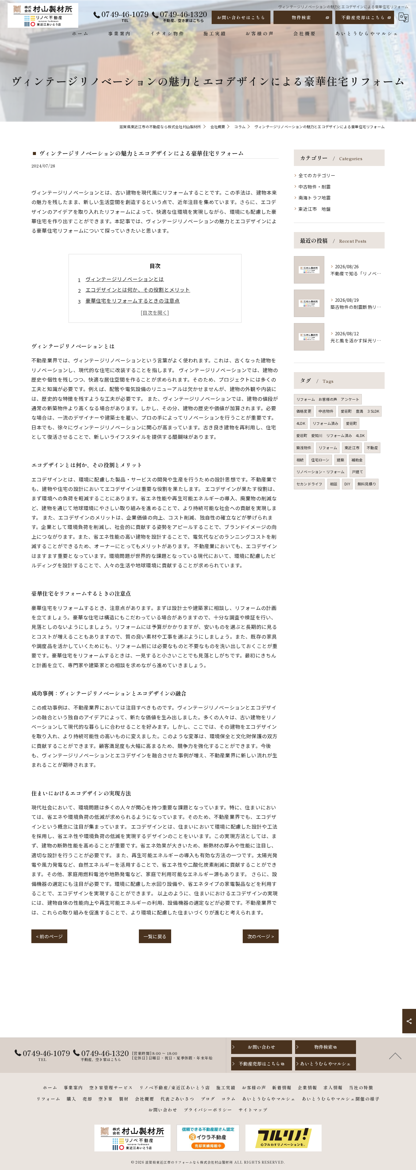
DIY (347, 483)
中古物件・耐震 (314, 186)
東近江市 (351, 447)
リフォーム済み (325, 423)
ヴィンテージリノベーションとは (125, 279)
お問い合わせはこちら (241, 17)
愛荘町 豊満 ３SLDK (360, 411)
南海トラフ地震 (314, 197)
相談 (333, 483)
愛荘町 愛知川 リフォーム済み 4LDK (330, 435)
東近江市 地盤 (314, 209)
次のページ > (260, 936)
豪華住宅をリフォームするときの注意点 (133, 300)
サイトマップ (253, 1110)
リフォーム (328, 447)
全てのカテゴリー (317, 175)
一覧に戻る (155, 936)
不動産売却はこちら (363, 17)
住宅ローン (320, 459)
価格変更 (303, 411)
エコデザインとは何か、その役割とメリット (138, 289)
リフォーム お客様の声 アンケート (327, 399)
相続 (300, 459)
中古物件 (326, 411)
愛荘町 (351, 423)
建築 (340, 459)
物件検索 (301, 17)
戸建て (357, 471)
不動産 (372, 447)
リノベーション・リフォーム (320, 471)
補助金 (357, 459)
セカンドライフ (309, 483)
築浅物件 (303, 447)
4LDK (300, 423)
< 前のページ (49, 936)
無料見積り (367, 483)
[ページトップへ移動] (395, 1055)
